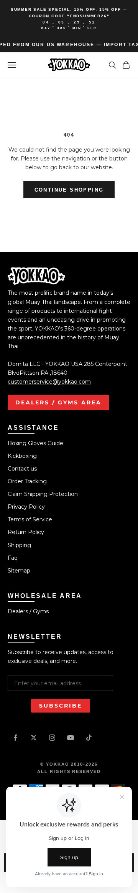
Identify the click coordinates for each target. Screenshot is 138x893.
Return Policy (26, 532)
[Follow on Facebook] (15, 737)
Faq (13, 557)
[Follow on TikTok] (89, 737)
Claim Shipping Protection (43, 494)
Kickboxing (22, 455)
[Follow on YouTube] (70, 737)
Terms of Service (30, 519)
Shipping (19, 545)
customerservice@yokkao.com (49, 381)
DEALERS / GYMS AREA (58, 402)
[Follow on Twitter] (34, 737)
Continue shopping (69, 190)
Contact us (22, 468)
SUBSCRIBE (60, 705)
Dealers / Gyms (28, 611)
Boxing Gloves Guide (35, 443)
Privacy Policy (26, 506)
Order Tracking (27, 481)
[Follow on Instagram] (52, 737)
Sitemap (19, 570)
